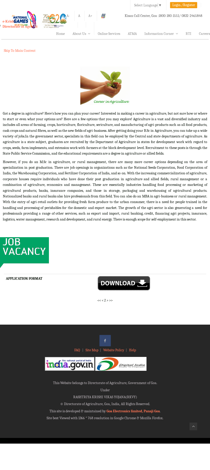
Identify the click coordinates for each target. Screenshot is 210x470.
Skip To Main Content (20, 50)
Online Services (109, 34)
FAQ (77, 350)
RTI (188, 34)
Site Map (92, 350)
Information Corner (159, 34)
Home (60, 34)
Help (132, 350)
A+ (90, 16)
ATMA (132, 34)
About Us (79, 34)
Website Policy (113, 350)
